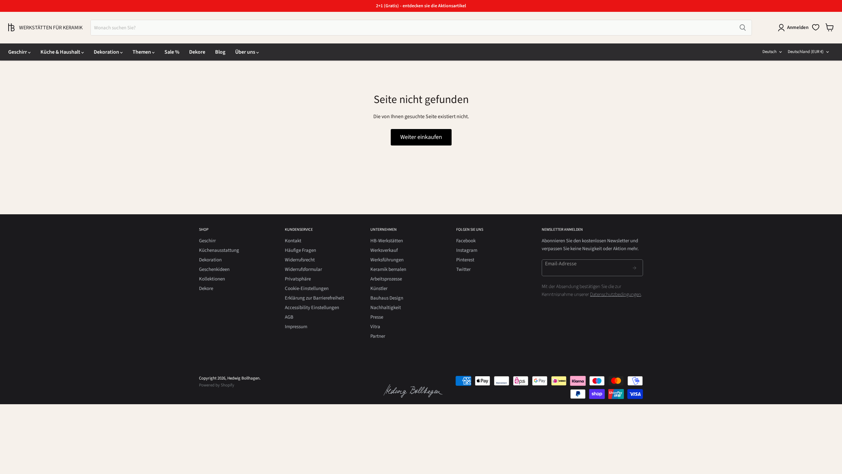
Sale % (171, 52)
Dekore (197, 52)
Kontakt (293, 240)
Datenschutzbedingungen (615, 294)
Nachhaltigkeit (385, 307)
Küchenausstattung (219, 250)
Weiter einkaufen (421, 137)
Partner (377, 336)
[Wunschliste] (815, 27)
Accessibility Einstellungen (312, 307)
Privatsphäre (298, 279)
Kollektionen (212, 279)
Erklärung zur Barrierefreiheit (314, 298)
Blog (220, 52)
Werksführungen (387, 259)
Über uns (245, 52)
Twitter (463, 269)
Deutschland (806, 52)
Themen (142, 52)
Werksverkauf (384, 250)
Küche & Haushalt (60, 52)
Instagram (466, 250)
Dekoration (107, 52)
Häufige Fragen (300, 250)
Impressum (296, 326)
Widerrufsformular (303, 269)
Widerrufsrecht (300, 259)
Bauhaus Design (386, 298)
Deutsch (769, 52)
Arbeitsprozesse (386, 279)
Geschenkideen (214, 269)
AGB (289, 317)
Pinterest (465, 259)
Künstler (378, 288)
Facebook (466, 240)
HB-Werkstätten (386, 240)
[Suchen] (743, 27)
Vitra (375, 326)
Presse (376, 317)
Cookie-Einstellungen (307, 288)
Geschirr (18, 52)
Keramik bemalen (388, 269)
